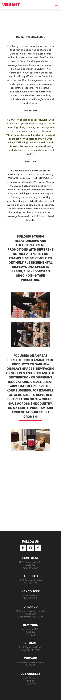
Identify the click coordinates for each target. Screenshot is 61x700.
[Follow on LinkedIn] (23, 548)
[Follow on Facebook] (38, 548)
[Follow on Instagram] (30, 548)
